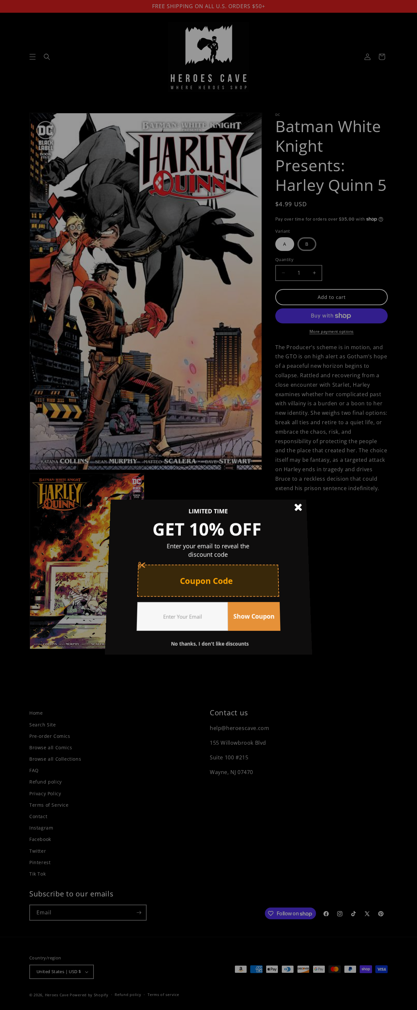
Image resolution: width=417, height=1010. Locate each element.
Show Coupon (252, 611)
